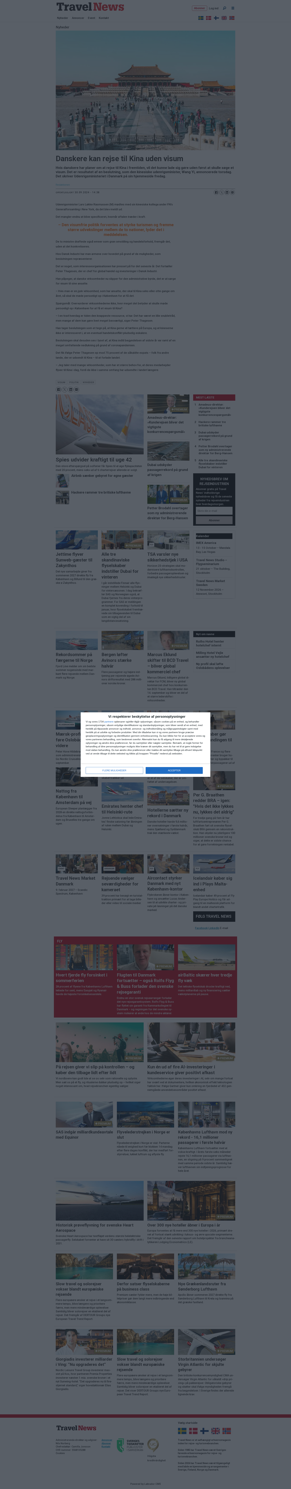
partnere (109, 721)
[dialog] (145, 744)
